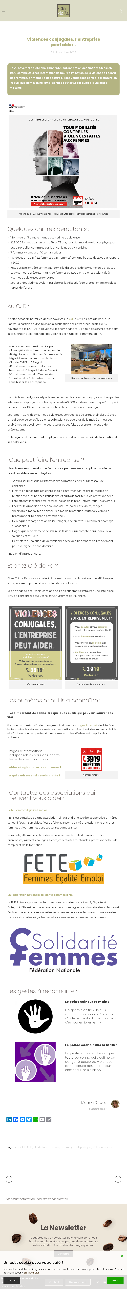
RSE (95, 1147)
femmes (66, 1147)
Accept (115, 1280)
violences (105, 1147)
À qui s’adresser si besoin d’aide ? (35, 775)
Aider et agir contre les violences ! (35, 767)
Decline (11, 1280)
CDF (23, 1147)
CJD (29, 1147)
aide (16, 1147)
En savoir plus (31, 1272)
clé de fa (39, 1147)
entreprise (53, 1147)
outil (76, 1147)
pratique (85, 1147)
